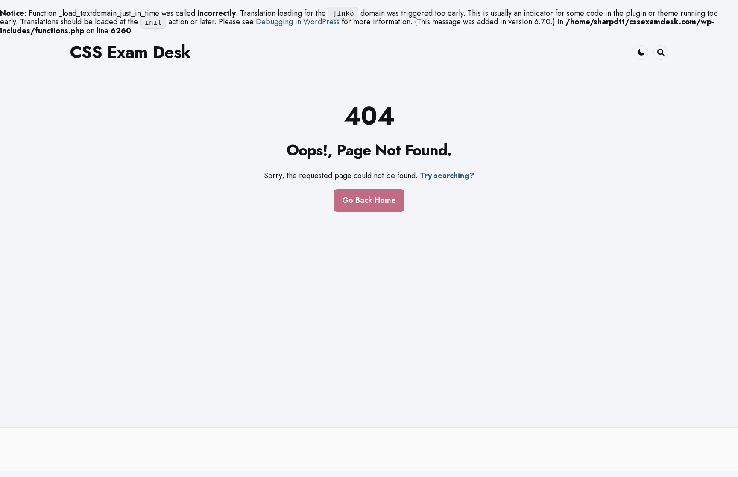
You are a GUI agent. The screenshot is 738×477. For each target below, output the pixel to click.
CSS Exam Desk (130, 52)
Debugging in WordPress (298, 21)
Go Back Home (369, 200)
